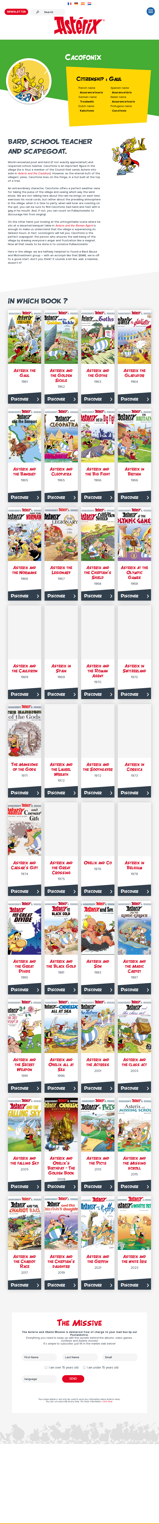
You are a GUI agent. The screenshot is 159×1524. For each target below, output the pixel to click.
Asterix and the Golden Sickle (61, 375)
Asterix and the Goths (97, 373)
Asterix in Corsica (134, 767)
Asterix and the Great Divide (24, 966)
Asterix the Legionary (61, 570)
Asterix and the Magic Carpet (134, 966)
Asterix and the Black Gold (61, 964)
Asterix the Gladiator (134, 373)
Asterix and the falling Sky (24, 1161)
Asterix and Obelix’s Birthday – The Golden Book (61, 1166)
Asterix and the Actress (97, 1062)
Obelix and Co (98, 862)
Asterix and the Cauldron (24, 668)
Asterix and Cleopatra (61, 471)
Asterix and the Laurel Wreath (61, 769)
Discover (19, 399)
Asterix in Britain (134, 471)
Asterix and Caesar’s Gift (24, 865)
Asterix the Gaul (24, 373)
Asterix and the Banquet (24, 471)
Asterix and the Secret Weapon (24, 1064)
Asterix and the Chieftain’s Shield (97, 572)
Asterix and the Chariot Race (24, 1261)
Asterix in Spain (61, 668)
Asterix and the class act (134, 1062)
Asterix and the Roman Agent (97, 670)
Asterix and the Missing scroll (134, 1163)
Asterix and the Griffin (97, 1259)
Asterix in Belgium (134, 865)
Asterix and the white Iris (134, 1259)
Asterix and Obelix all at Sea (61, 1064)
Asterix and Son (97, 964)
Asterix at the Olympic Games (134, 572)
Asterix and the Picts (97, 1161)
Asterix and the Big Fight (97, 471)
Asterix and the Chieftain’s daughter (61, 1261)
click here (107, 1401)
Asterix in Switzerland (134, 668)
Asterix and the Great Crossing (61, 867)
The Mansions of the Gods (24, 767)
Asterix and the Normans (24, 570)
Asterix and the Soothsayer (98, 767)
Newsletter (16, 11)
